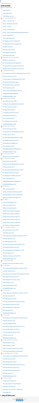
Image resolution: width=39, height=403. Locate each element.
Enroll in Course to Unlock (19, 400)
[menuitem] (0, 2)
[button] (0, 0)
